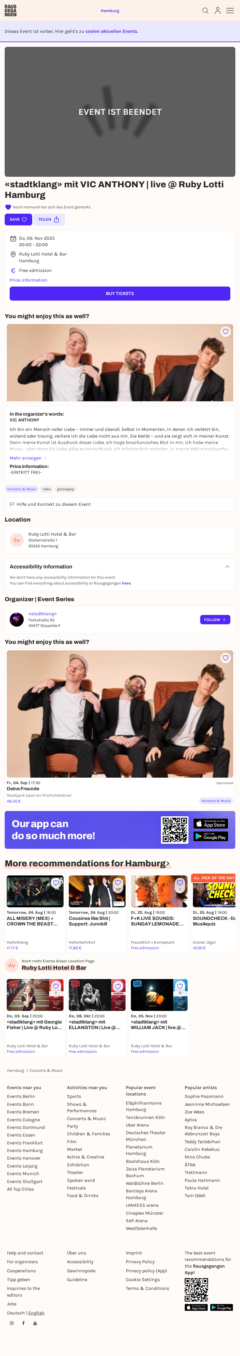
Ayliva (191, 1119)
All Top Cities (20, 1189)
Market (74, 1149)
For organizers (22, 1261)
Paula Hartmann (202, 1180)
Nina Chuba (197, 1157)
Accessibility (80, 1261)
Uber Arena (137, 1125)
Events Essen (21, 1135)
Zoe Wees (194, 1112)
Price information (28, 280)
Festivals (76, 1188)
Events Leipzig (22, 1166)
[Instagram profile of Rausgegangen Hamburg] (11, 1323)
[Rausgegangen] (10, 10)
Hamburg (15, 1070)
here (126, 583)
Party (72, 1126)
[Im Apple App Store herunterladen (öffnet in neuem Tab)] (210, 823)
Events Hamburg (25, 1150)
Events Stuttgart (24, 1181)
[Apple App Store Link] (196, 1307)
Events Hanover (23, 1158)
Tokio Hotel (196, 1188)
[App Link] (196, 1290)
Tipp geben (18, 1279)
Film (71, 1141)
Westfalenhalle (141, 1228)
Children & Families (88, 1133)
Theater (75, 1172)
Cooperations (21, 1270)
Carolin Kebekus (202, 1149)
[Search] (205, 10)
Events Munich (23, 1173)
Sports (74, 1096)
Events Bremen (23, 1112)
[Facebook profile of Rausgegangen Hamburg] (23, 1323)
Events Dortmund (26, 1127)
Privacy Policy (140, 1261)
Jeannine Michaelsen (207, 1104)
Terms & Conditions (147, 1288)
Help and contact (25, 1253)
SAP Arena (137, 1220)
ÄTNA (190, 1165)
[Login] (218, 10)
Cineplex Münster (144, 1213)
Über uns (76, 1253)
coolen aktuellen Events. (111, 31)
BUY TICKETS (120, 293)
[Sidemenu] (230, 10)
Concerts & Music (21, 489)
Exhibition (78, 1165)
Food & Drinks (82, 1195)
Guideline (77, 1279)
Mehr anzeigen (26, 458)
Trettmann (196, 1172)
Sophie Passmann (204, 1096)
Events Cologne (23, 1119)
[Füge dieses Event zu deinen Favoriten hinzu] (225, 331)
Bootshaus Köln (143, 1161)
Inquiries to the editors (23, 1291)
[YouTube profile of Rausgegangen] (35, 1323)
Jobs (11, 1304)
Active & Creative (85, 1157)
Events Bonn (20, 1104)
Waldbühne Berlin (145, 1183)
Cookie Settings (143, 1279)
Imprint (134, 1253)
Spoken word (81, 1180)
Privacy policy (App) (146, 1270)
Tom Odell (195, 1195)
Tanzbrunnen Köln (145, 1117)
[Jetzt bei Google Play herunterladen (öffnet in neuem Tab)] (210, 836)
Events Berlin (21, 1096)
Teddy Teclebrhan (203, 1141)
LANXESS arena (142, 1205)
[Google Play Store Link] (221, 1307)
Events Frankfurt (25, 1143)
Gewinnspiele (81, 1270)
